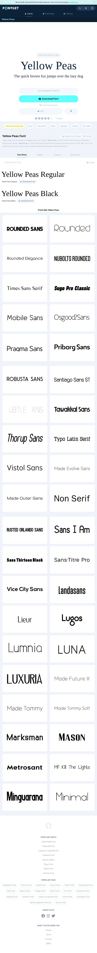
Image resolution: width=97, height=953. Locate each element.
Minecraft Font (49, 846)
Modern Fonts (25, 891)
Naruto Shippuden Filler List (40, 903)
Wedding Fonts (12, 897)
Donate (88, 136)
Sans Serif (41, 126)
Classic (75, 126)
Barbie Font (48, 869)
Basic (30, 126)
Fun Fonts (68, 891)
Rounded (86, 126)
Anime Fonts (67, 897)
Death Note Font (48, 842)
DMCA (48, 944)
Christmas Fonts (82, 891)
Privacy (48, 930)
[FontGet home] (10, 8)
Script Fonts (41, 885)
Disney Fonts (61, 903)
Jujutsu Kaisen (48, 860)
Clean (53, 126)
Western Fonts (28, 897)
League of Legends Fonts (48, 897)
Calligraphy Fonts (9, 885)
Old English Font (83, 897)
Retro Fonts (54, 891)
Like (42, 111)
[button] (86, 8)
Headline (63, 126)
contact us (73, 2)
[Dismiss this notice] (94, 2)
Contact (48, 939)
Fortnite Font (48, 873)
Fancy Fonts (55, 885)
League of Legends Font (48, 851)
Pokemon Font (48, 855)
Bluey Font (48, 864)
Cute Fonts (11, 891)
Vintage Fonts (40, 891)
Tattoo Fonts (69, 885)
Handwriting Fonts (86, 885)
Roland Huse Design (72, 136)
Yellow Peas (51, 140)
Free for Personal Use (14, 126)
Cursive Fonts (26, 885)
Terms (48, 935)
